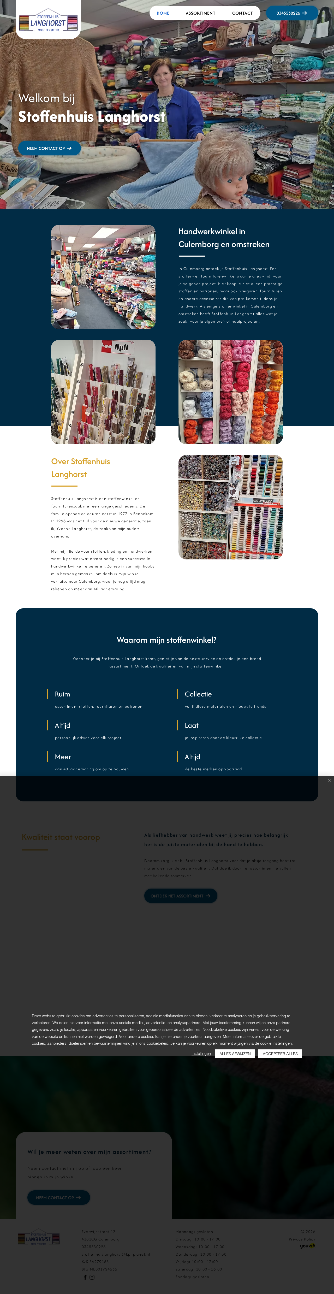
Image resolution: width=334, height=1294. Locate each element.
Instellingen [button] (201, 1053)
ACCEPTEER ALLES (280, 1053)
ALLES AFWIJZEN (235, 1053)
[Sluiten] (330, 780)
